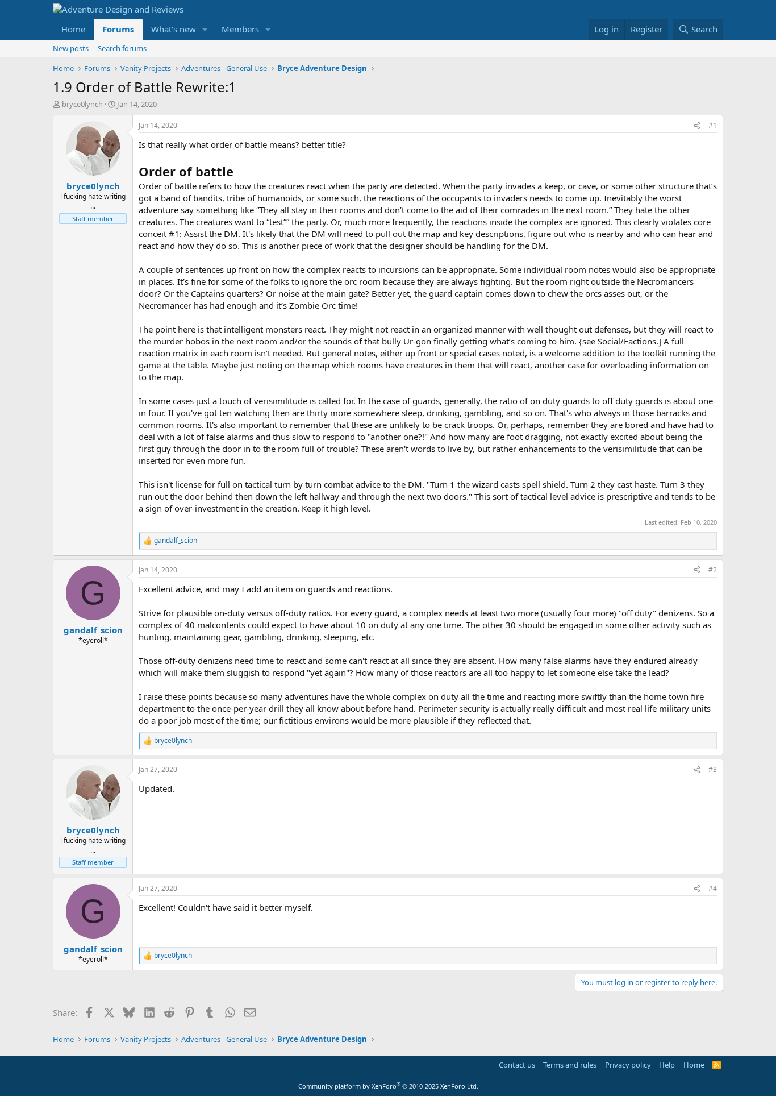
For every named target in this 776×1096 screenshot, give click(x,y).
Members (240, 29)
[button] (205, 29)
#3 (712, 769)
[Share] (697, 125)
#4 (712, 888)
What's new (173, 29)
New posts (71, 48)
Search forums (122, 48)
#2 (712, 570)
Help (667, 1065)
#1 (712, 125)
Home (73, 29)
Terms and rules (569, 1065)
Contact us (517, 1065)
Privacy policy (628, 1065)
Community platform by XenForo (388, 1086)
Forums (118, 29)
